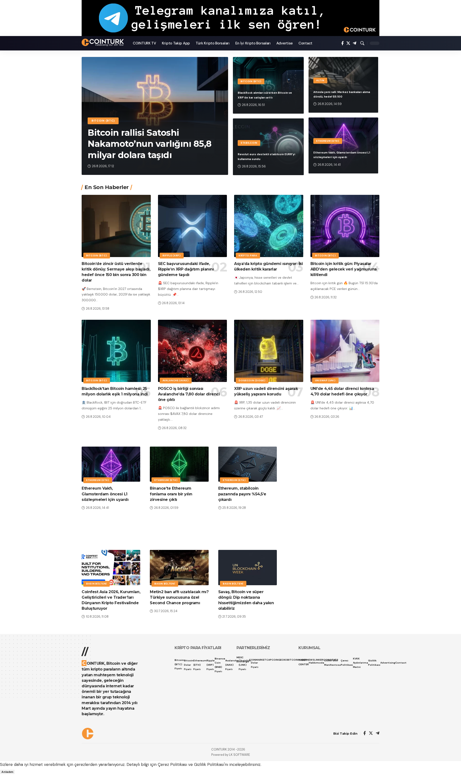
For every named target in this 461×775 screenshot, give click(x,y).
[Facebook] (342, 43)
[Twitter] (348, 43)
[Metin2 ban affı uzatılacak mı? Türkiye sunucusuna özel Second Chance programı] (179, 567)
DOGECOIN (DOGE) (252, 380)
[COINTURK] (103, 42)
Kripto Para (248, 255)
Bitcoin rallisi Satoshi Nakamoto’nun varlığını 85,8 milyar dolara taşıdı (150, 143)
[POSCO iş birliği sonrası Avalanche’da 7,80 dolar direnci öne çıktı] (192, 351)
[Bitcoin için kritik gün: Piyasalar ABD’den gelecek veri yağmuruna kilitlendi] (345, 226)
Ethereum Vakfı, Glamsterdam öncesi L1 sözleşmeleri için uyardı (105, 494)
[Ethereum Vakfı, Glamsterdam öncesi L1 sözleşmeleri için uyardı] (111, 464)
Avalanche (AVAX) (176, 380)
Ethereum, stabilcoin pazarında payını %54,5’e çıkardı (242, 494)
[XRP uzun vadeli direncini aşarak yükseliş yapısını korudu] (268, 351)
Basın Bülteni (96, 583)
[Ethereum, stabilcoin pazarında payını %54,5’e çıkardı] (247, 464)
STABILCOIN (249, 142)
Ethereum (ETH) (327, 140)
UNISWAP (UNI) (325, 380)
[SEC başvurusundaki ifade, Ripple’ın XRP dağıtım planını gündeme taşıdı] (192, 226)
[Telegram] (355, 43)
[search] (362, 43)
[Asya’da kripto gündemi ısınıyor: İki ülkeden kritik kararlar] (268, 226)
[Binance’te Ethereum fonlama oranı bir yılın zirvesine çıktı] (179, 464)
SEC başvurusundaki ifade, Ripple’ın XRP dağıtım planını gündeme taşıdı (186, 269)
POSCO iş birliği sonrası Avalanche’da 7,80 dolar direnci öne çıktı (189, 394)
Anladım (7, 772)
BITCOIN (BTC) (103, 121)
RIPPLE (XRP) (172, 255)
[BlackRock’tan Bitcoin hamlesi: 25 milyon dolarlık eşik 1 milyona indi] (116, 351)
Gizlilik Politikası (209, 764)
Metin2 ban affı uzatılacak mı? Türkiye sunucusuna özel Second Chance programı (179, 597)
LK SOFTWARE (239, 755)
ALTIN (320, 80)
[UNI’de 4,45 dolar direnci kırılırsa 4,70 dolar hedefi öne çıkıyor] (345, 351)
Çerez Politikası (172, 764)
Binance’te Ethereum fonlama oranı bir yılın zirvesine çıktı (171, 494)
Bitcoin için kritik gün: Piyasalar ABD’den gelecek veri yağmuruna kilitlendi (343, 269)
